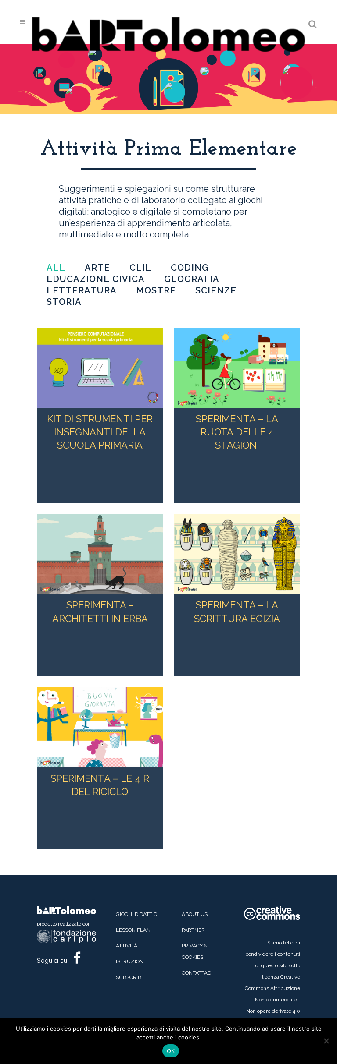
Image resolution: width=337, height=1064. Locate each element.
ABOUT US (195, 914)
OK (171, 1050)
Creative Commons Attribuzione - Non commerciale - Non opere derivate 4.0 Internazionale (272, 999)
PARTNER (193, 930)
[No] (326, 1040)
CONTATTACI (197, 973)
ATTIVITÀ (126, 946)
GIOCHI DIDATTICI (137, 914)
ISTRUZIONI (130, 961)
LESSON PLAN (133, 930)
